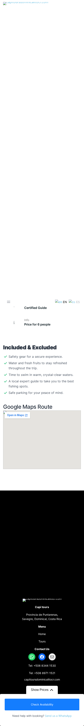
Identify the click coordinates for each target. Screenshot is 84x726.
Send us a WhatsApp (58, 715)
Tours (42, 641)
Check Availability (42, 704)
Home (42, 634)
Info (26, 320)
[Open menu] (8, 302)
